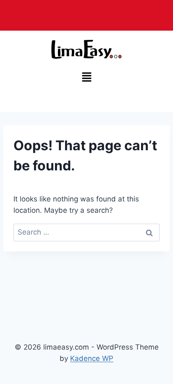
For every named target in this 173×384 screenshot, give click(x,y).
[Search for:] (86, 232)
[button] (86, 77)
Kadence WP (91, 358)
